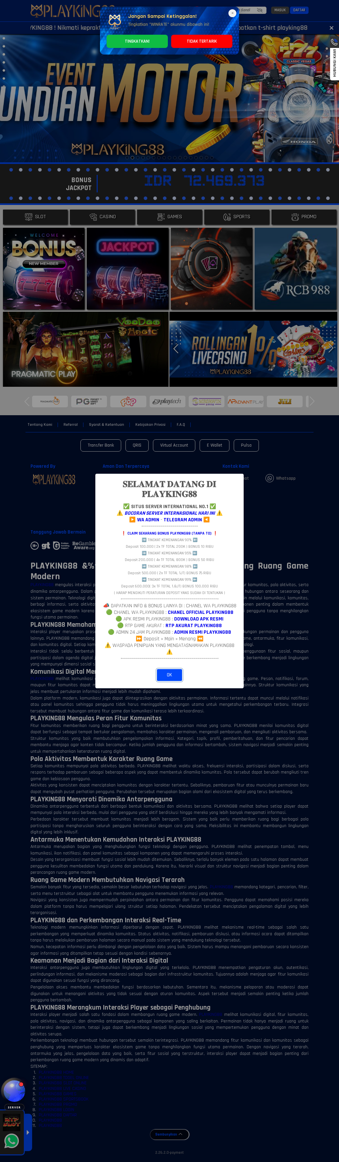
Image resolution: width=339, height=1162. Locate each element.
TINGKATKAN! (137, 41)
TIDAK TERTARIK (202, 41)
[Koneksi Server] (14, 1091)
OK (169, 675)
